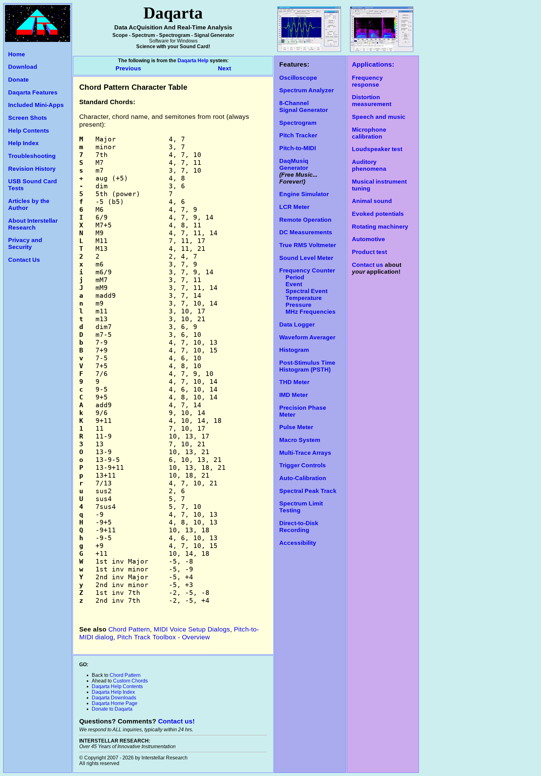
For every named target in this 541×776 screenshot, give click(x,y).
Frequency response (367, 81)
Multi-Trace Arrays (305, 452)
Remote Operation (305, 219)
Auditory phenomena (369, 165)
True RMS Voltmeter (307, 245)
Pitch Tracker (298, 135)
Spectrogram (298, 122)
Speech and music (378, 117)
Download (22, 66)
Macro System (299, 440)
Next (224, 68)
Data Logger (297, 324)
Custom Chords (130, 680)
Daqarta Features (33, 92)
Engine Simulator (304, 194)
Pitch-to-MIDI (297, 148)
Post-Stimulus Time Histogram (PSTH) (307, 366)
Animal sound (372, 201)
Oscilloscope (298, 77)
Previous (129, 68)
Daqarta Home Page (114, 703)
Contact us (367, 264)
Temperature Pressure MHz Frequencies (307, 305)
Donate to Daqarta (112, 709)
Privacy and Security (25, 243)
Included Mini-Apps (36, 105)
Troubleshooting (32, 156)
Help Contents (28, 130)
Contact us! (176, 721)
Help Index (23, 143)
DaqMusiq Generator (293, 164)
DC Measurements (305, 232)
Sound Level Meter (306, 258)
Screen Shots (27, 117)
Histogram (294, 350)
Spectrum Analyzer (306, 90)
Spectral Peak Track (308, 491)
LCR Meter (294, 207)
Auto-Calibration (302, 478)
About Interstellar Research (33, 224)
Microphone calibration (369, 133)
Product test (369, 252)
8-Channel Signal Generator (303, 106)
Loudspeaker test (377, 149)
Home (16, 54)
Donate (18, 79)
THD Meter (294, 382)
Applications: (373, 64)
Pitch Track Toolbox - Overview (163, 637)
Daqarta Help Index (113, 692)
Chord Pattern (129, 629)
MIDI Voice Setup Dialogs (192, 629)
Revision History (32, 168)
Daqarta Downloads (114, 697)
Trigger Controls (302, 465)
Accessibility (297, 543)
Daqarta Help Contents (117, 686)
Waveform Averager (307, 337)
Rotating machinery (380, 226)
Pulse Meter (296, 427)
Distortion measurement (371, 100)
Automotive (368, 239)
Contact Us (24, 259)
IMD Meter (293, 395)
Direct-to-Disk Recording (298, 526)
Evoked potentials (378, 213)
